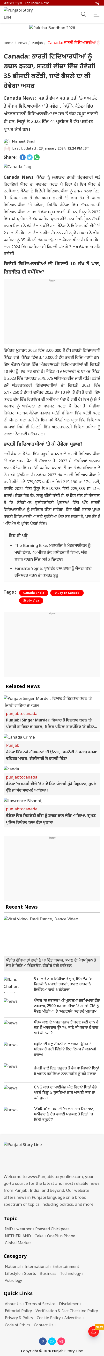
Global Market (18, 1243)
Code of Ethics (17, 1325)
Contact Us (43, 1325)
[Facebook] (43, 1341)
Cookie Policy (49, 1318)
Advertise (73, 1318)
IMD (9, 1229)
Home (9, 43)
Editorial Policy (18, 1311)
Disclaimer (69, 1304)
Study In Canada (67, 593)
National (13, 1267)
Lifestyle (13, 1274)
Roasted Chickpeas (52, 1229)
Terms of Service (40, 1304)
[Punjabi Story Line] (20, 14)
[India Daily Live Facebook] (23, 157)
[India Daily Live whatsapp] (37, 157)
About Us (13, 1304)
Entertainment (65, 1267)
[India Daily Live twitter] (30, 157)
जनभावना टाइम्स (13, 3)
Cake (39, 1236)
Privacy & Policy (19, 1318)
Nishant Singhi (24, 141)
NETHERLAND (18, 1236)
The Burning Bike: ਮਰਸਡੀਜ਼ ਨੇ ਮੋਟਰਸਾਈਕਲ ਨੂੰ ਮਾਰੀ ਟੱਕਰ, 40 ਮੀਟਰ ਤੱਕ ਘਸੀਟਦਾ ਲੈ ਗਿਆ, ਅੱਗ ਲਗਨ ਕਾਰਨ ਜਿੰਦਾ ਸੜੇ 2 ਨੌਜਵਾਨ (52, 553)
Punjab (37, 43)
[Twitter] (52, 1341)
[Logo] (52, 1156)
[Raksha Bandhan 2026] (52, 28)
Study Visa (31, 601)
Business (48, 1274)
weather (24, 1229)
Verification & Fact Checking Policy (67, 1311)
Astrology (13, 1281)
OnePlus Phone (61, 1236)
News (22, 43)
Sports (30, 1274)
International (36, 1267)
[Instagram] (61, 1341)
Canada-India (33, 593)
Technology (70, 1274)
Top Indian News (37, 3)
